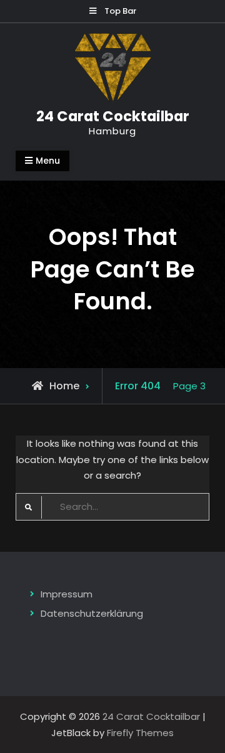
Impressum (66, 594)
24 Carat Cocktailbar (112, 116)
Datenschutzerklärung (92, 613)
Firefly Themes (140, 732)
